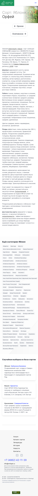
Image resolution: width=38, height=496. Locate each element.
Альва (14, 272)
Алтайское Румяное (8, 269)
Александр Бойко (7, 255)
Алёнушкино (26, 255)
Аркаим (25, 293)
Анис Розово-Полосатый (9, 284)
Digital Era (12, 478)
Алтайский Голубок (8, 260)
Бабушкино (22, 299)
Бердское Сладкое (8, 325)
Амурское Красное (8, 275)
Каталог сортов (19, 439)
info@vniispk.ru (9, 464)
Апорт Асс (18, 290)
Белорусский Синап (28, 313)
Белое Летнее (7, 313)
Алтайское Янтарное (21, 269)
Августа (20, 246)
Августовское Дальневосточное (12, 249)
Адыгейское (6, 252)
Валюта (31, 345)
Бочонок (20, 337)
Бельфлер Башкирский (9, 319)
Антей (4, 287)
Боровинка (32, 334)
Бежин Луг (30, 310)
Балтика (27, 301)
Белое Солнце (17, 313)
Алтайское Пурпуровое (23, 266)
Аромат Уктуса (7, 296)
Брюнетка (14, 386)
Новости (16, 448)
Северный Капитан (21, 403)
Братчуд (27, 337)
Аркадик (5, 293)
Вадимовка (23, 345)
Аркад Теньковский (15, 293)
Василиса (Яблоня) (8, 348)
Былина (22, 342)
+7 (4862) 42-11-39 (15, 460)
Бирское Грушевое (25, 328)
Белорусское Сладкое (9, 316)
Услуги (15, 437)
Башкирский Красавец (23, 307)
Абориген (5, 246)
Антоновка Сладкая (8, 290)
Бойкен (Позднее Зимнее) (10, 334)
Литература (17, 442)
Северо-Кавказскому (21, 64)
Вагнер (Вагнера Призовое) (10, 345)
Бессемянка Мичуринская (10, 328)
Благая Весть (6, 331)
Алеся (4, 258)
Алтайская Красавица (20, 258)
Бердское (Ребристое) (17, 322)
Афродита (23, 296)
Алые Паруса (6, 272)
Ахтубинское (6, 299)
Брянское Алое (15, 340)
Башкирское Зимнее (8, 310)
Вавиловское (29, 342)
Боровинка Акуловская (9, 337)
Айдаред (14, 252)
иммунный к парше (15, 49)
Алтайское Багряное (21, 260)
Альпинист (21, 272)
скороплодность (8, 216)
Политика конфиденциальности (10, 480)
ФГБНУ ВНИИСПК (15, 477)
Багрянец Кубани (8, 301)
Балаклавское (19, 301)
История (16, 445)
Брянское (5, 340)
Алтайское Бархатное (9, 263)
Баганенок (30, 299)
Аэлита (14, 299)
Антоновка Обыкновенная (16, 287)
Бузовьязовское (7, 342)
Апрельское (27, 290)
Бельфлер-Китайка (23, 319)
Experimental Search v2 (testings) (25, 478)
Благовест (16, 331)
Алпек (10, 258)
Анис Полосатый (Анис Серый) (11, 281)
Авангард (13, 246)
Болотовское (22, 334)
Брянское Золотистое (27, 340)
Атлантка (15, 296)
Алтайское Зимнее (22, 263)
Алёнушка (17, 255)
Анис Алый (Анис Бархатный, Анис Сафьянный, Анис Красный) (20, 278)
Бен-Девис (6, 322)
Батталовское (21, 304)
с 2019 (11, 66)
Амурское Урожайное (21, 275)
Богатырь (23, 331)
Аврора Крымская (28, 249)
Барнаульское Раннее (9, 304)
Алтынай (32, 269)
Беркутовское (19, 325)
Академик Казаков (24, 252)
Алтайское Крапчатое (9, 266)
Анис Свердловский (24, 284)
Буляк (15, 342)
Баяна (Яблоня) (21, 310)
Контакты (16, 451)
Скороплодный (20, 191)
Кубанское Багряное (18, 366)
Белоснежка (20, 316)
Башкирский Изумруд (9, 307)
